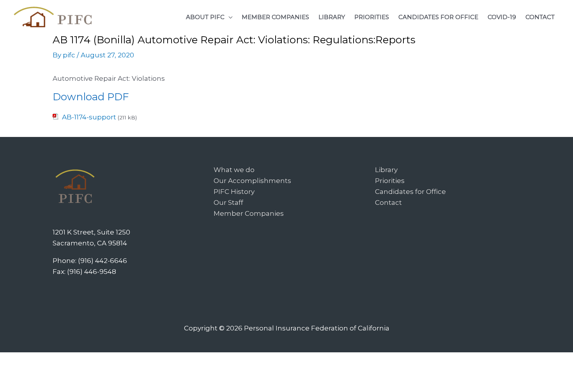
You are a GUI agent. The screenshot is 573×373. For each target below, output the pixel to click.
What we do (234, 170)
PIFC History (234, 191)
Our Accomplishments (252, 181)
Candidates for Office (410, 191)
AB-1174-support (89, 117)
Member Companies (249, 213)
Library (386, 170)
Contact (388, 202)
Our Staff (228, 202)
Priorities (390, 181)
